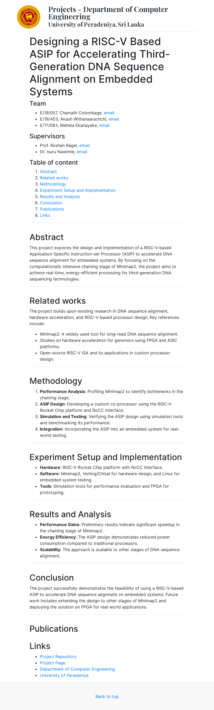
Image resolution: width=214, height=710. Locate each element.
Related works (54, 177)
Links (45, 215)
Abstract (48, 171)
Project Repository (58, 656)
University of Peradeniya (64, 675)
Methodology (53, 184)
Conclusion (51, 202)
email (109, 112)
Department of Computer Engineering (77, 669)
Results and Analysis (60, 196)
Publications (52, 209)
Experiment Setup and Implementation (78, 190)
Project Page (52, 662)
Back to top (107, 696)
